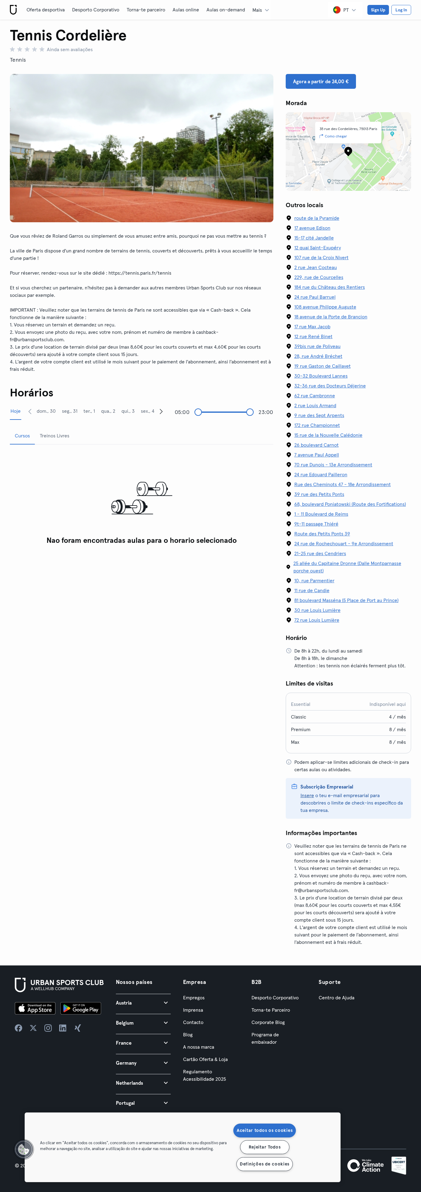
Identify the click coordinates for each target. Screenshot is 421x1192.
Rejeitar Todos (265, 1147)
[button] (143, 1002)
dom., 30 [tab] (46, 411)
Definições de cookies (264, 1164)
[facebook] (18, 1028)
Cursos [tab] (22, 435)
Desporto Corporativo (95, 9)
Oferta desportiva (46, 9)
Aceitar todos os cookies (264, 1130)
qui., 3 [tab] (128, 411)
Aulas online (186, 9)
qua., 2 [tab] (108, 411)
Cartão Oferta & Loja (205, 1059)
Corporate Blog (268, 1022)
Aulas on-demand (225, 9)
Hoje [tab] (15, 411)
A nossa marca (198, 1047)
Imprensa (193, 1010)
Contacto (193, 1022)
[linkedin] (63, 1028)
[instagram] (48, 1028)
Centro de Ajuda (336, 997)
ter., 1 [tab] (89, 411)
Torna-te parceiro (146, 9)
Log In (401, 10)
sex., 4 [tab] (147, 411)
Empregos (194, 997)
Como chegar (336, 136)
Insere (307, 795)
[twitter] (33, 1028)
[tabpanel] (141, 498)
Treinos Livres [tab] (54, 435)
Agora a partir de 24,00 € (321, 81)
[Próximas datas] (161, 411)
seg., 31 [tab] (69, 411)
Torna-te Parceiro (270, 1010)
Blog (188, 1034)
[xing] (77, 1028)
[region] (183, 1147)
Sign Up (378, 10)
